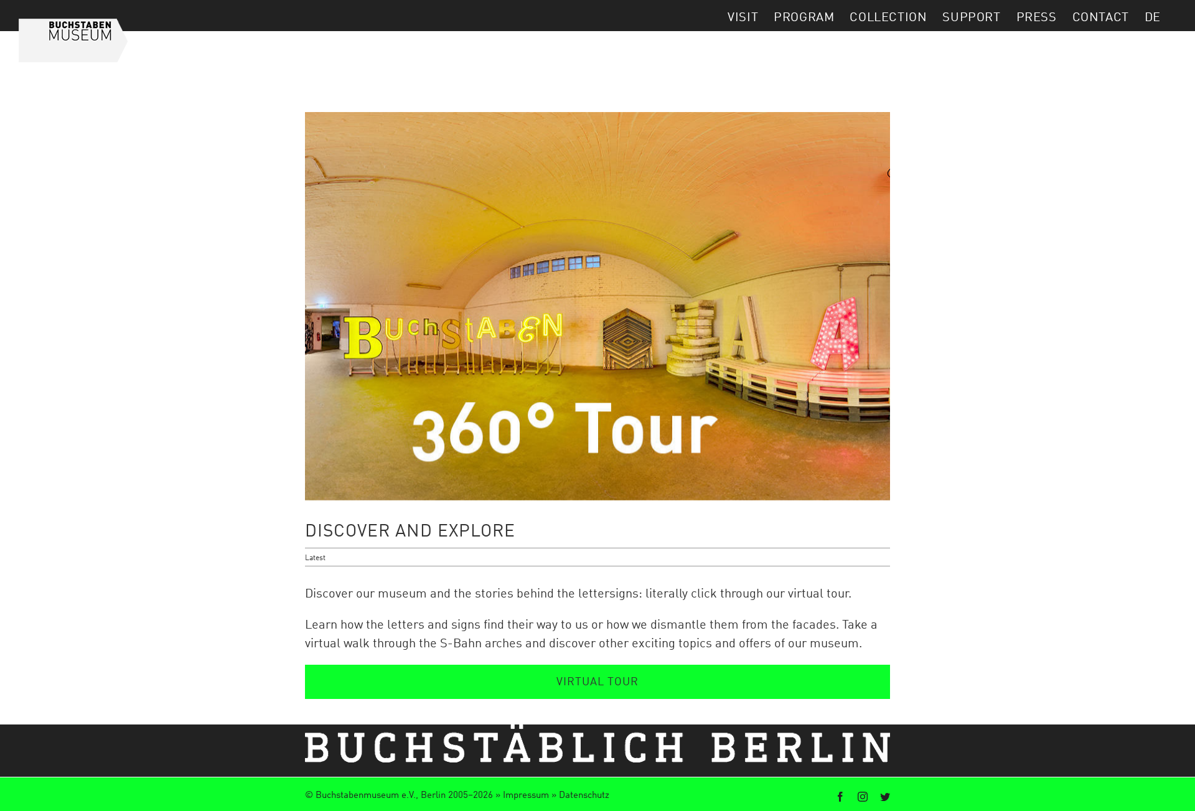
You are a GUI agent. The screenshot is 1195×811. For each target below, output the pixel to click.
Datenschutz (584, 794)
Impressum (526, 794)
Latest (315, 557)
